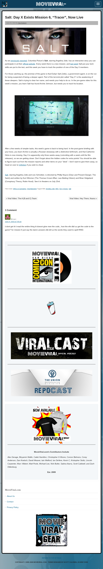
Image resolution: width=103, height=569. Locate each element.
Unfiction (22, 165)
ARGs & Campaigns (19, 189)
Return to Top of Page (51, 558)
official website (29, 64)
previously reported (19, 61)
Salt (6, 175)
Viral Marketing (32, 189)
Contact (10, 502)
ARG (57, 189)
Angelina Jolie (50, 189)
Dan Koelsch (22, 23)
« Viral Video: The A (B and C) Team (21, 198)
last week (74, 64)
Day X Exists (63, 189)
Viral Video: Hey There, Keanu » (83, 198)
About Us (11, 496)
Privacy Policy (13, 507)
